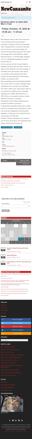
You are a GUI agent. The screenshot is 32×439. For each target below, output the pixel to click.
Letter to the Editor (4, 187)
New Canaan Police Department (11, 357)
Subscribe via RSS (17, 333)
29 (29, 238)
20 (20, 235)
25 (11, 238)
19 (16, 235)
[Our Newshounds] (12, 403)
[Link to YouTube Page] (16, 419)
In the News (4, 310)
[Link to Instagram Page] (19, 419)
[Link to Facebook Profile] (10, 419)
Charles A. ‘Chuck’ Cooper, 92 (7, 185)
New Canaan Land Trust (8, 363)
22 (29, 235)
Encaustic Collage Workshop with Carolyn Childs (17, 248)
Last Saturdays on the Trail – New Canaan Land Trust (19, 262)
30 (20, 225)
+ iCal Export (18, 127)
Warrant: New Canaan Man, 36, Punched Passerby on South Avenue (14, 178)
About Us (4, 305)
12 (16, 232)
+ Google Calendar (6, 127)
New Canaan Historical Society (11, 372)
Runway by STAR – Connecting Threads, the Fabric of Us (24, 162)
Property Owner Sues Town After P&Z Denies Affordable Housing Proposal (16, 274)
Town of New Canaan (8, 347)
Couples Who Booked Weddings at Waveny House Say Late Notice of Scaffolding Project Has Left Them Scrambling (15, 284)
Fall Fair (4, 160)
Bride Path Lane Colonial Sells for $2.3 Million (10, 181)
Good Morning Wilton (7, 387)
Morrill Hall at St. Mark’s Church (9, 151)
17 (7, 235)
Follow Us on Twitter (17, 323)
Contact (3, 313)
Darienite (4, 382)
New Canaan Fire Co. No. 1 (9, 360)
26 (16, 238)
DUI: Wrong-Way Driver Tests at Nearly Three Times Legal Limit (14, 293)
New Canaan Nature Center (10, 370)
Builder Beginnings (12, 255)
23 (2, 238)
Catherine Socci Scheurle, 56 (6, 278)
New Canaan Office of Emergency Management (12, 366)
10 (7, 232)
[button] (27, 2)
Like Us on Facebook (18, 319)
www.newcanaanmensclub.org (8, 146)
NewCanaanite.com (6, 2)
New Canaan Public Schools (10, 349)
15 (29, 232)
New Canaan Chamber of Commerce (13, 355)
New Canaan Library (7, 352)
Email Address (15, 204)
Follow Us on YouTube (17, 326)
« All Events (4, 13)
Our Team (4, 308)
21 (24, 235)
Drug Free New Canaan (8, 375)
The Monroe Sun (6, 390)
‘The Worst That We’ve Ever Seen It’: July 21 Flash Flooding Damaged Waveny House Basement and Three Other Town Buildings (15, 281)
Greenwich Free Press (8, 385)
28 (11, 225)
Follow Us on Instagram (17, 330)
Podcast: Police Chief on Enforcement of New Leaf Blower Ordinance (15, 291)
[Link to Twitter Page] (13, 419)
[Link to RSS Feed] (22, 419)
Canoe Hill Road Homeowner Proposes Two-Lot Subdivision (13, 183)
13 (20, 232)
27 (7, 225)
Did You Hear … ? (4, 276)
